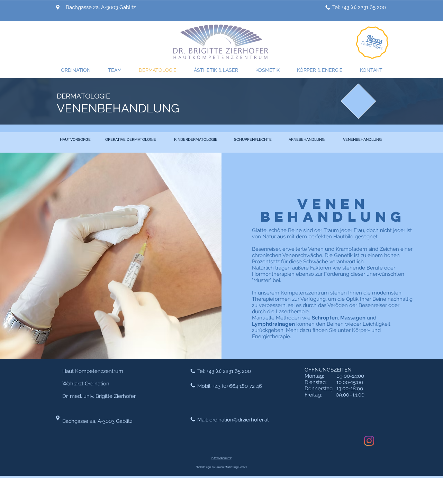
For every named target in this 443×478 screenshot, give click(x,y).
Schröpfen (325, 318)
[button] (374, 39)
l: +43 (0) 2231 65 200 (362, 7)
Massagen (352, 318)
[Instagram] (369, 441)
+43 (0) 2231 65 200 (229, 371)
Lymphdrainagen (273, 324)
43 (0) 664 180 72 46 (238, 386)
